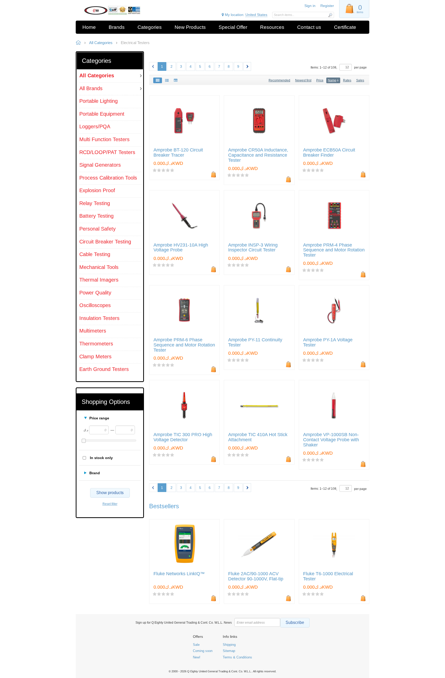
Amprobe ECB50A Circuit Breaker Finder (329, 153)
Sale (196, 645)
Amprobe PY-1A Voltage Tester (328, 342)
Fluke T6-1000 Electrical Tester (328, 576)
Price (319, 80)
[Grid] (157, 80)
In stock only (101, 458)
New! (196, 657)
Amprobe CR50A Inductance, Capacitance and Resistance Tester (258, 155)
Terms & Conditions (237, 657)
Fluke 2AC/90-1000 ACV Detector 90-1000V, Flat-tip (255, 576)
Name (332, 80)
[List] (167, 80)
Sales (360, 80)
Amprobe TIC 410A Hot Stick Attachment (257, 437)
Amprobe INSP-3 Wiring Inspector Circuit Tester (253, 248)
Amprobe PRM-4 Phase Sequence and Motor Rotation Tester (334, 250)
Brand (94, 473)
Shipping (229, 645)
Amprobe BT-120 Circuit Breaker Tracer (178, 153)
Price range (99, 418)
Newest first (303, 80)
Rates (347, 80)
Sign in (309, 6)
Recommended (279, 80)
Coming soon (202, 651)
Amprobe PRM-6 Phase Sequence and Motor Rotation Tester (184, 345)
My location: (245, 15)
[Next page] (247, 66)
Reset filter (109, 504)
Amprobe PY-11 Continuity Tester (255, 342)
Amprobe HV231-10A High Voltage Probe (180, 248)
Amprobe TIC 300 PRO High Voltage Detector (182, 437)
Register (327, 6)
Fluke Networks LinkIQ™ (179, 573)
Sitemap (229, 651)
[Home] (112, 10)
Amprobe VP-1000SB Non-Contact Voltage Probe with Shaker (331, 439)
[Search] (330, 15)
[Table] (175, 80)
